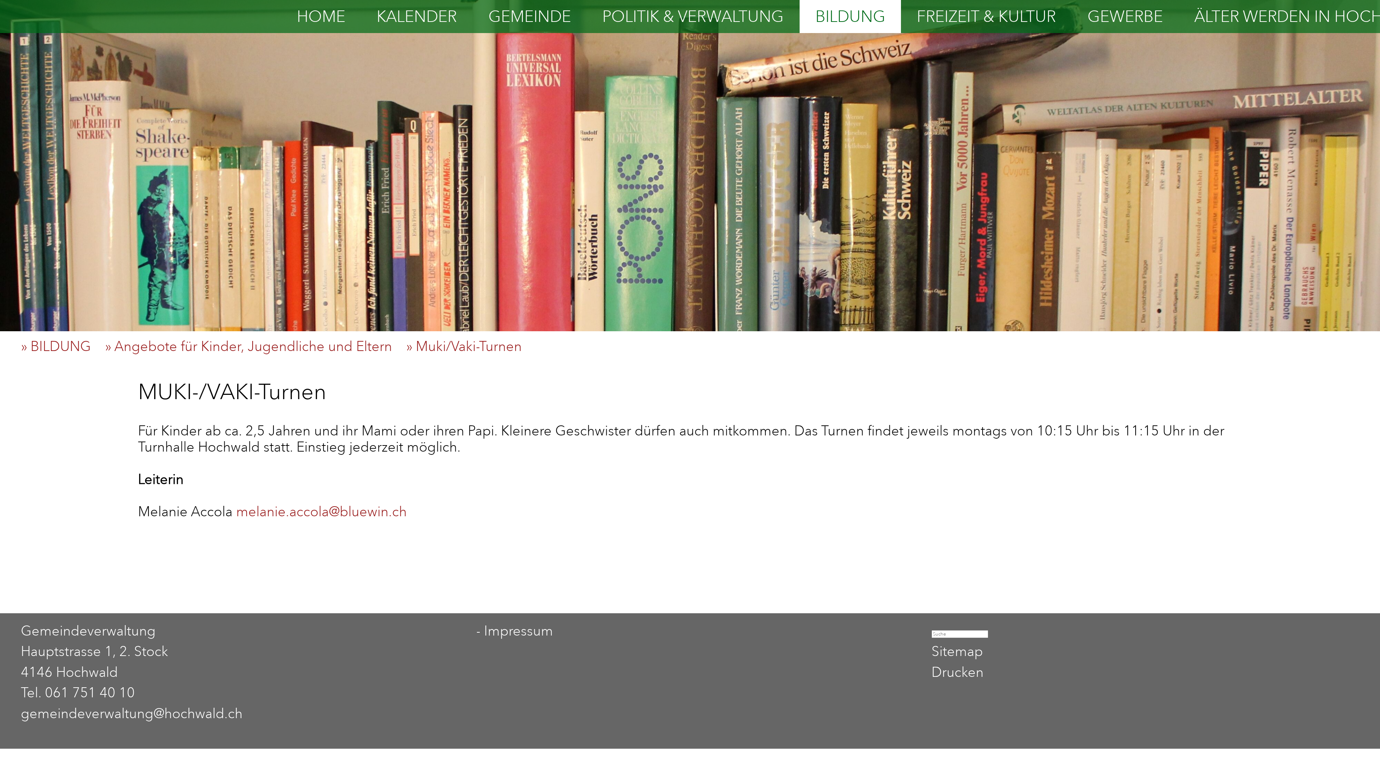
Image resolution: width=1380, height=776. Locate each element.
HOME (321, 16)
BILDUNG (850, 16)
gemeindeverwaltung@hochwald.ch (132, 713)
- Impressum (514, 631)
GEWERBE (1125, 16)
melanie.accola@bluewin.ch (321, 511)
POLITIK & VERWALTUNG (693, 16)
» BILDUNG (61, 346)
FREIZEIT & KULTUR (986, 16)
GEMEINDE (529, 16)
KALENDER (417, 16)
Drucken (958, 672)
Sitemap (957, 651)
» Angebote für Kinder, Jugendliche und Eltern (254, 346)
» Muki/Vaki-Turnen (469, 346)
